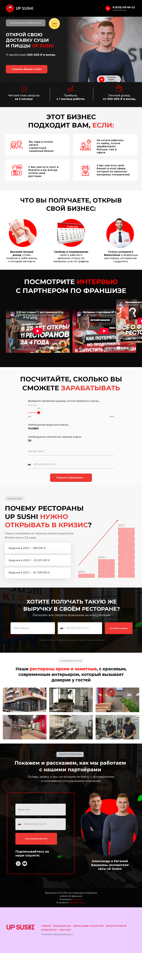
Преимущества (62, 926)
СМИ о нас (65, 930)
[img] (18, 863)
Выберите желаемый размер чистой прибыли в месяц (63, 401)
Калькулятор (49, 930)
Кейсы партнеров (116, 926)
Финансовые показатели (88, 926)
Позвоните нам (119, 10)
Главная (46, 926)
